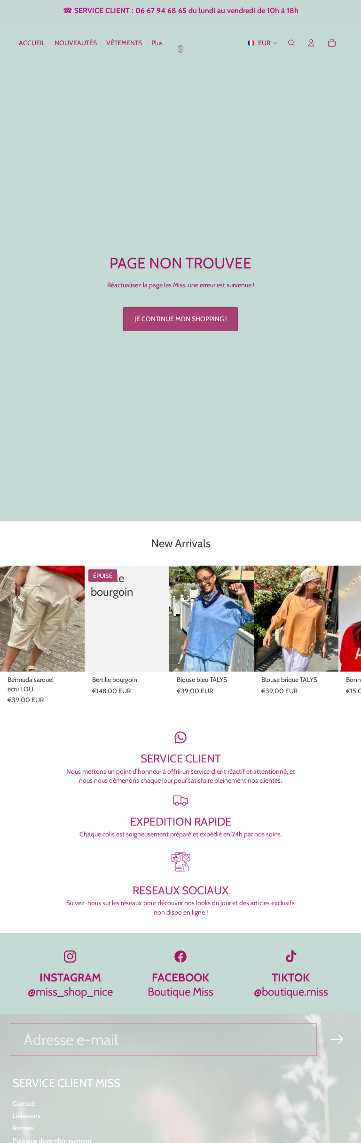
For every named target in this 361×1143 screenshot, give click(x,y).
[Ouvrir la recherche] (291, 42)
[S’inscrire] (337, 1039)
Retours (23, 1128)
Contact (24, 1103)
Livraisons (26, 1115)
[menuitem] (157, 43)
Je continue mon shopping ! (180, 319)
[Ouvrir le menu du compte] (311, 42)
